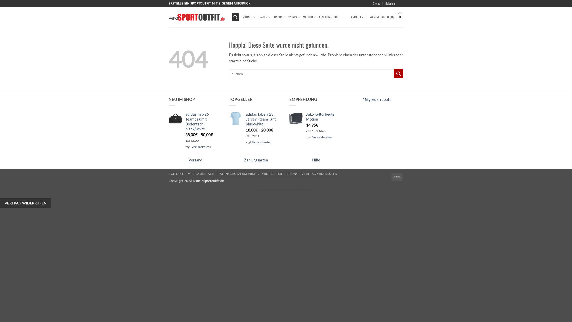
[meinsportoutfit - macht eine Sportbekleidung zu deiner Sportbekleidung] (197, 17)
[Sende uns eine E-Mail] (405, 6)
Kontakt (176, 174)
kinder (277, 17)
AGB (211, 174)
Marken (308, 17)
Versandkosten (201, 147)
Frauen (263, 17)
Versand (195, 160)
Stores (376, 3)
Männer (247, 17)
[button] (407, 9)
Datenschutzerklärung (238, 174)
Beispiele (390, 3)
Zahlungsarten (256, 160)
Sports (292, 17)
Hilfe (316, 160)
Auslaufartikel (329, 17)
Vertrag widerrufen (319, 174)
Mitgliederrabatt (377, 99)
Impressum (196, 174)
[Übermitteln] (398, 73)
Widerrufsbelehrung (280, 174)
